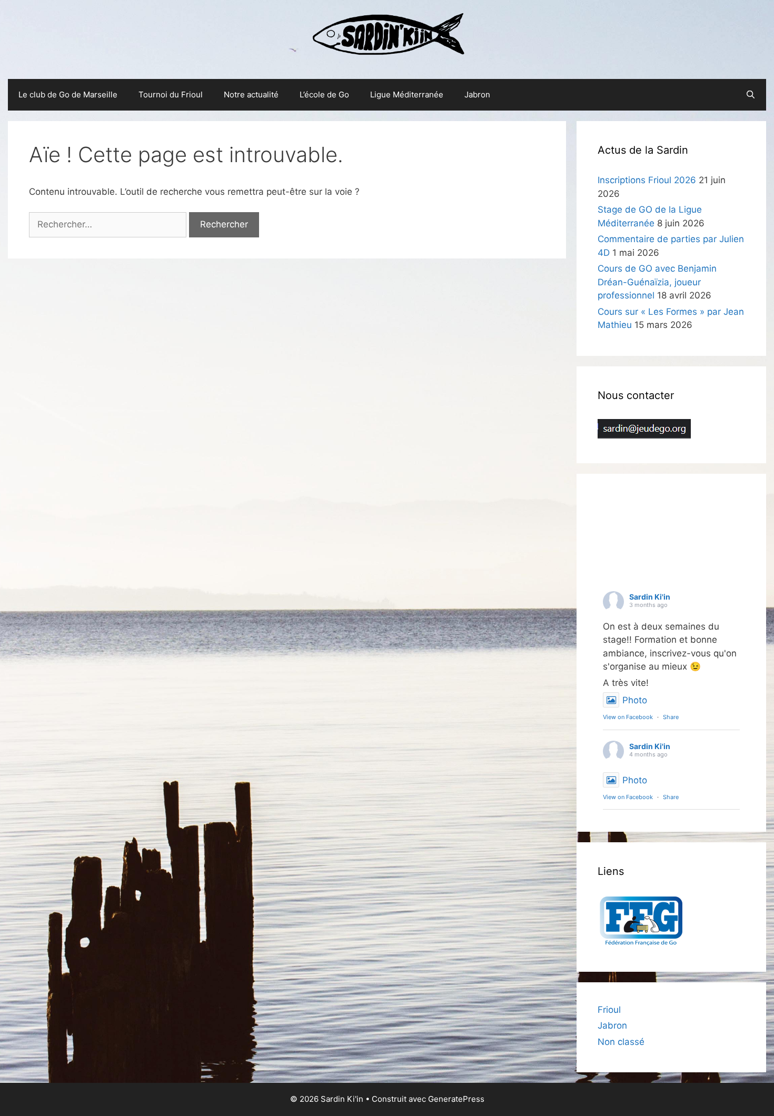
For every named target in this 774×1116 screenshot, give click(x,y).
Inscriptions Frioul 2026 (647, 180)
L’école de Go (324, 94)
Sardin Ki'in (649, 596)
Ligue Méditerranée (406, 94)
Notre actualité (251, 94)
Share (671, 717)
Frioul (609, 1009)
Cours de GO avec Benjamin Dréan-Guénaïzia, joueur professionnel (657, 282)
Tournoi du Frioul (170, 94)
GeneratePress (456, 1099)
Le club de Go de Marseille (67, 94)
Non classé (621, 1042)
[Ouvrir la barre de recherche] (750, 95)
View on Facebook (628, 717)
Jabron (477, 94)
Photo (634, 700)
